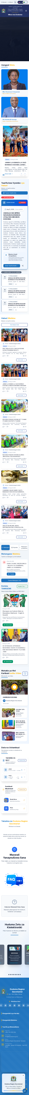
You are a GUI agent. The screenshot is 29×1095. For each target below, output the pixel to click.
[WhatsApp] (23, 1005)
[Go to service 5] (14, 974)
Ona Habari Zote (14, 324)
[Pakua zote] (21, 769)
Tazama (12, 574)
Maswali (4, 2)
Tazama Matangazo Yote (14, 580)
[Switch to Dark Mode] (15, 2)
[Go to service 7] (18, 974)
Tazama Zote (22, 760)
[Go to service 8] (20, 974)
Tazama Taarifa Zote (10, 193)
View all (25, 673)
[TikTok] (5, 1005)
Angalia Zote (21, 586)
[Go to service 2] (9, 974)
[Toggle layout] (23, 1075)
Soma (10, 284)
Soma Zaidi (6, 173)
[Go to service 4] (12, 974)
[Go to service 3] (11, 974)
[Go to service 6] (16, 974)
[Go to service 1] (8, 974)
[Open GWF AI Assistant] (25, 1091)
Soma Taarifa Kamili (11, 265)
